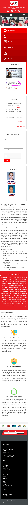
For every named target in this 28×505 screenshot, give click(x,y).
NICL (4, 481)
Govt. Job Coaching (7, 485)
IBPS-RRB (5, 468)
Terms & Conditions (7, 494)
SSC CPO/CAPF (6, 452)
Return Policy (6, 495)
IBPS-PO (5, 463)
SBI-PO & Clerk (6, 469)
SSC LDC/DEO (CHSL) (8, 449)
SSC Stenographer (7, 453)
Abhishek (19, 107)
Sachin (20, 121)
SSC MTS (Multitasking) (8, 455)
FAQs (13, 7)
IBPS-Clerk (5, 465)
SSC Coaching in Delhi (10, 224)
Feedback (22, 7)
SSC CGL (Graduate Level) (9, 448)
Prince (20, 115)
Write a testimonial (21, 126)
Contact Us (14, 8)
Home (4, 7)
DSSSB (4, 482)
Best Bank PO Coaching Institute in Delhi (13, 244)
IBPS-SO (5, 466)
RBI (4, 471)
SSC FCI (5, 450)
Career (17, 7)
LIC (3, 479)
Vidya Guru (11, 500)
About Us (9, 7)
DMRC (4, 484)
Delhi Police (5, 478)
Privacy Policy (6, 493)
